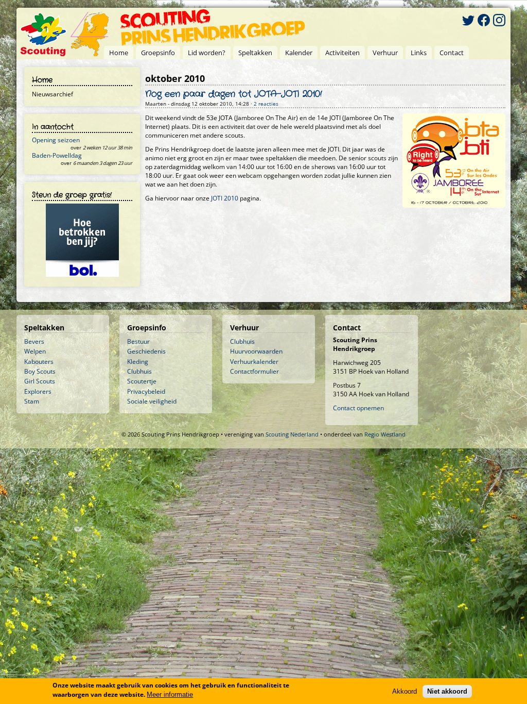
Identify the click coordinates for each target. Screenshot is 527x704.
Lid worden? (206, 52)
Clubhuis (139, 371)
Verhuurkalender (254, 361)
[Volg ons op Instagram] (499, 21)
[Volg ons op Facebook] (484, 21)
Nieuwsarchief (52, 94)
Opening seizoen (56, 140)
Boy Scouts (40, 371)
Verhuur (385, 52)
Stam (31, 401)
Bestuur (138, 341)
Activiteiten (342, 52)
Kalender (298, 52)
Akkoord (404, 691)
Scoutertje (141, 381)
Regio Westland (385, 434)
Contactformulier (254, 371)
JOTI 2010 (224, 198)
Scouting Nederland (292, 434)
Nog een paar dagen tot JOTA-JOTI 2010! (233, 94)
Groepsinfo (158, 52)
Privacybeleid (146, 391)
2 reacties (266, 103)
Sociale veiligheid (152, 401)
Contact (452, 52)
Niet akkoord (447, 691)
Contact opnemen (358, 408)
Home (118, 52)
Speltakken (255, 52)
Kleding (137, 361)
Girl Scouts (39, 381)
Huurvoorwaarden (256, 351)
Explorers (37, 391)
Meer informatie (170, 694)
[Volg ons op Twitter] (468, 21)
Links (419, 52)
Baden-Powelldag (57, 155)
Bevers (34, 341)
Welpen (35, 351)
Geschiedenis (146, 351)
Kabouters (39, 361)
